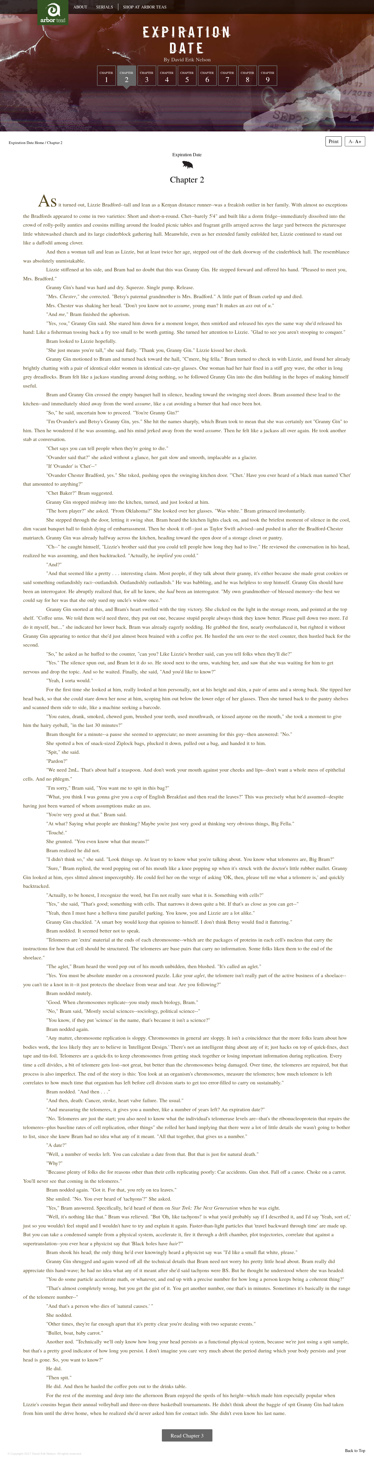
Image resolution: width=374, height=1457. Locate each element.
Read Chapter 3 (187, 1435)
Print (334, 141)
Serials (104, 7)
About (80, 7)
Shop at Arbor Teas (145, 7)
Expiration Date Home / (27, 142)
